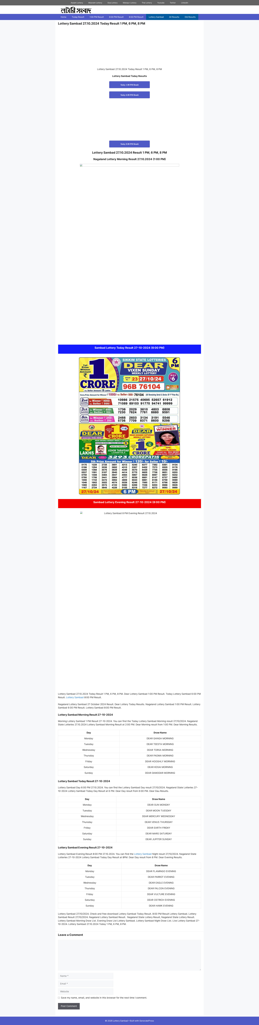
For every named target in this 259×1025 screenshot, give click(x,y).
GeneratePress (146, 1020)
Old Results (190, 17)
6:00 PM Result (116, 17)
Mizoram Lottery (95, 3)
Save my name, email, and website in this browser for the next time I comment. (104, 997)
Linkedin (184, 3)
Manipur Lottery (129, 3)
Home (63, 17)
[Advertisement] (129, 47)
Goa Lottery (112, 3)
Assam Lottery (77, 3)
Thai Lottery (147, 3)
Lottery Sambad (156, 17)
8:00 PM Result (136, 17)
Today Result (78, 17)
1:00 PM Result (97, 17)
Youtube (160, 3)
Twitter (173, 3)
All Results (174, 17)
